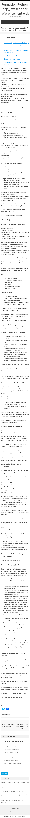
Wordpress (22, 816)
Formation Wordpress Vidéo (11, 746)
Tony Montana (7, 33)
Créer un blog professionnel (10, 757)
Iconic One (6, 816)
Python (8, 714)
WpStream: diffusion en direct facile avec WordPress (13, 791)
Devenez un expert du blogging (11, 752)
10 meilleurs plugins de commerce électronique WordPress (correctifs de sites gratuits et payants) (16, 45)
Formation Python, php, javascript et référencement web (15, 9)
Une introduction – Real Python (12, 55)
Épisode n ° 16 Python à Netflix (12, 59)
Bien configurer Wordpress (10, 755)
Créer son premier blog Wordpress (12, 763)
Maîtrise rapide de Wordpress (11, 760)
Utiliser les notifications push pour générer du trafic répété (15, 782)
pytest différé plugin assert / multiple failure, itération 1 (22, 727)
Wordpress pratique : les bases (11, 749)
